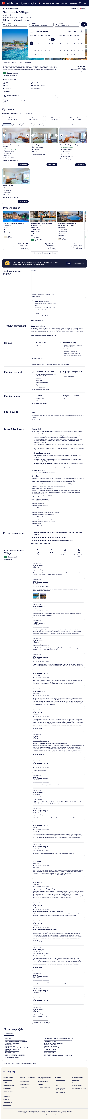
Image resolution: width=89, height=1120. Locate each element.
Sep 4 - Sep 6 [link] (77, 119)
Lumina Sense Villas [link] (50, 1049)
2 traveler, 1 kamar (64, 25)
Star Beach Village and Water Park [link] (15, 1040)
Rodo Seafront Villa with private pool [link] (16, 1041)
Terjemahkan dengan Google (41, 570)
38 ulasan (7, 559)
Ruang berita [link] (41, 1084)
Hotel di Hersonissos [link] (21, 1063)
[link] (82, 8)
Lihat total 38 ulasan (9, 75)
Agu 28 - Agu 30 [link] (55, 119)
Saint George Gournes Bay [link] (52, 1048)
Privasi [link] (56, 1082)
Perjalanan (73, 3)
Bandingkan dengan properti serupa (45, 253)
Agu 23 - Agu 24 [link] (33, 119)
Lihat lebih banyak (37, 358)
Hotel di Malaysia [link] (7, 1082)
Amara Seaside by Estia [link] (12, 1043)
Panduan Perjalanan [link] (77, 1085)
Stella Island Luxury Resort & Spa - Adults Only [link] (58, 1055)
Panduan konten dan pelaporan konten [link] (60, 1089)
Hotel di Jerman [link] (7, 1094)
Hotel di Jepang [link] (7, 1088)
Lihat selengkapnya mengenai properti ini (43, 335)
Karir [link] (73, 1082)
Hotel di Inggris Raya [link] (8, 1102)
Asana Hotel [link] (8, 1044)
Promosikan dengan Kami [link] (44, 1087)
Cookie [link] (56, 1085)
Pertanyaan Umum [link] (24, 1084)
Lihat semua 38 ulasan (41, 1022)
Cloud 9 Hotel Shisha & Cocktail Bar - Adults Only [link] (58, 1038)
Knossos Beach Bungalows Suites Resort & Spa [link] (58, 1040)
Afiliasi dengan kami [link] (43, 1081)
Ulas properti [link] (23, 1090)
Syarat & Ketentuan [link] (60, 1080)
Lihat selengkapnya (37, 320)
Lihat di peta (36, 296)
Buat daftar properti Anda (51, 3)
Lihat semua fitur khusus (39, 420)
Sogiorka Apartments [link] (50, 1046)
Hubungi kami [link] (23, 1087)
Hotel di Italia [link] (6, 1096)
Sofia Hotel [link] (8, 1038)
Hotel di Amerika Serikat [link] (9, 1085)
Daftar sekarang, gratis (78, 263)
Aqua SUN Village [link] (49, 1052)
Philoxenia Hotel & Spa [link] (12, 1049)
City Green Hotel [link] (49, 1054)
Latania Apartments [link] (50, 1051)
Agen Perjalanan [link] (42, 1090)
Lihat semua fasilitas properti (40, 389)
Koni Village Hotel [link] (10, 1052)
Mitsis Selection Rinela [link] (51, 1044)
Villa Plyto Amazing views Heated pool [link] (16, 1048)
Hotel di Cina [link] (6, 1099)
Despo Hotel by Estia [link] (50, 1041)
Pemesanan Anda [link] (24, 1081)
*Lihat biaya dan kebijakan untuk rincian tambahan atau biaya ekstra (49, 364)
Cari (84, 24)
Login (85, 3)
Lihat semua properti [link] (12, 8)
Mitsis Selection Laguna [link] (12, 1051)
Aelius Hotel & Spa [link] (10, 1046)
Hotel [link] (4, 1063)
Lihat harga (23, 164)
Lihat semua (6, 91)
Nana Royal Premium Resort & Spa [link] (15, 1055)
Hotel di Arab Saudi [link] (8, 1091)
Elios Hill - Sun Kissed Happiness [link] (53, 1043)
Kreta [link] (13, 1063)
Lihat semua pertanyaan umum (40, 543)
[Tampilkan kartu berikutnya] (85, 230)
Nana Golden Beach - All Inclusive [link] (15, 1054)
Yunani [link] (8, 1063)
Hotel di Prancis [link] (7, 1105)
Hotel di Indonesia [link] (7, 1080)
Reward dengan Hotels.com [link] (79, 1088)
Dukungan (64, 3)
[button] (38, 39)
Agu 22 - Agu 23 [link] (12, 119)
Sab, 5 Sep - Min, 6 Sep (39, 25)
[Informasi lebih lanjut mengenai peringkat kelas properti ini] (10, 15)
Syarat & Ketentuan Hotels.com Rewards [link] (60, 1093)
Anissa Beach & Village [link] (12, 1057)
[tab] (9, 1034)
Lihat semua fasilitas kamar (40, 403)
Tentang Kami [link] (75, 1080)
